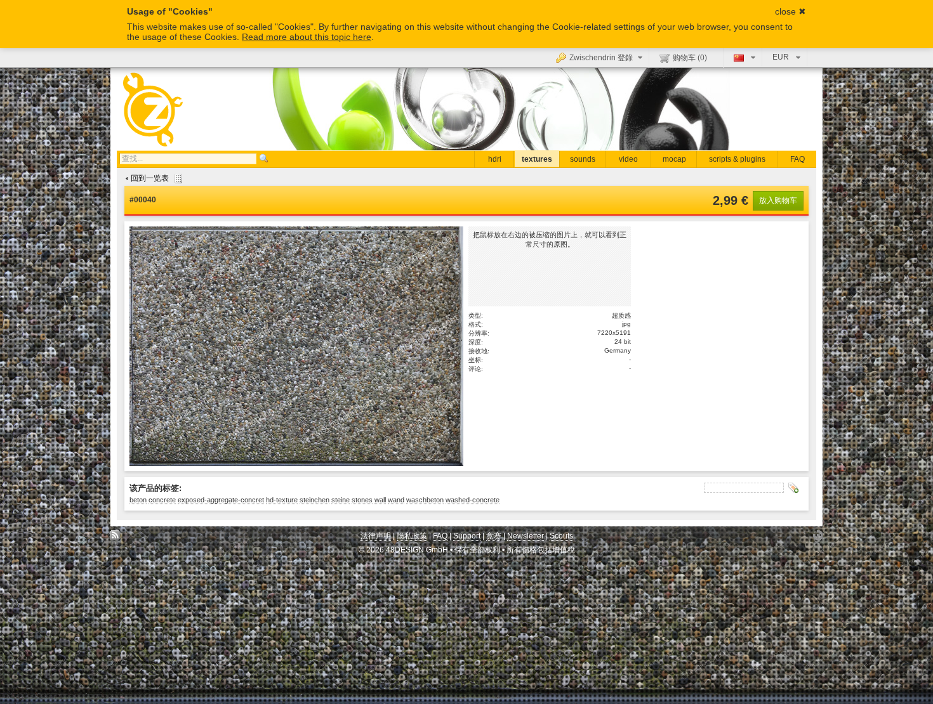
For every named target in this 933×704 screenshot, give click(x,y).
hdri (494, 159)
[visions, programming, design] (817, 538)
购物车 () (690, 57)
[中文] (743, 57)
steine (340, 500)
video (628, 159)
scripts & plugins (737, 159)
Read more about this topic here (306, 37)
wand (396, 500)
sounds (582, 159)
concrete (162, 500)
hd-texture (282, 500)
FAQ (797, 159)
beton (138, 500)
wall (380, 500)
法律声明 (376, 535)
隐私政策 (412, 535)
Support (466, 535)
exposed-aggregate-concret (221, 500)
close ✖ (790, 11)
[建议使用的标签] (793, 488)
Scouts (561, 535)
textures (537, 159)
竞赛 (493, 535)
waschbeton (425, 500)
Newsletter (525, 535)
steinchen (314, 500)
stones (362, 500)
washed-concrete (473, 500)
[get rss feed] (115, 538)
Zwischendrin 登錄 (601, 57)
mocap (674, 159)
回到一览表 (150, 178)
